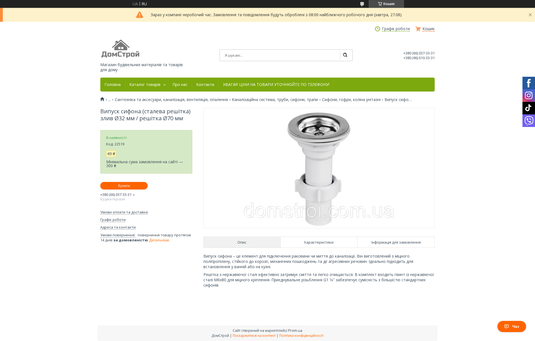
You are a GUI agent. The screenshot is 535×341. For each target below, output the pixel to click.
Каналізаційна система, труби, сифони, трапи (275, 99)
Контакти (205, 84)
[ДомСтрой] (120, 49)
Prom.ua (295, 330)
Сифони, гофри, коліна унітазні (351, 99)
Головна (112, 84)
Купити (124, 186)
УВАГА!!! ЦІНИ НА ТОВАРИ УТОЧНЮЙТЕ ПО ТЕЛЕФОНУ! (276, 84)
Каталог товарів (144, 84)
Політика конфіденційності (301, 335)
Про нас (180, 84)
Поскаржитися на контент (254, 335)
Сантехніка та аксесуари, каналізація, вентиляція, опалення (171, 99)
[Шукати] (345, 55)
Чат (515, 326)
